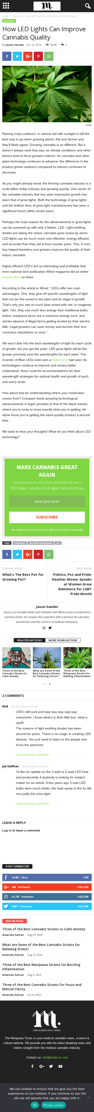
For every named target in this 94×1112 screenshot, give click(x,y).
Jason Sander (15, 44)
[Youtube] (61, 1067)
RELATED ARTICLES (29, 640)
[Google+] (42, 1067)
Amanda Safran (13, 934)
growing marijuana (40, 543)
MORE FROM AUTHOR (63, 640)
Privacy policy (54, 1105)
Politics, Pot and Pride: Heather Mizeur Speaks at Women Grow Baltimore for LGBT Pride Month (72, 584)
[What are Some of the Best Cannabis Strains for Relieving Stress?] (47, 658)
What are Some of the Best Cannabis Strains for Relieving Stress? (46, 673)
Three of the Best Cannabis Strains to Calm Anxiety (14, 673)
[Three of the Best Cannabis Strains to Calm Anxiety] (16, 658)
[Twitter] (50, 628)
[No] (88, 1097)
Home (5, 16)
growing (19, 543)
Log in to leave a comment (32, 754)
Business (17, 16)
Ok (35, 1105)
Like (86, 877)
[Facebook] (33, 1067)
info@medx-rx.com (55, 1057)
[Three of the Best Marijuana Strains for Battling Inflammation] (77, 658)
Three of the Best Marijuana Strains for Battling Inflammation (77, 673)
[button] (87, 6)
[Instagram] (44, 628)
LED (58, 543)
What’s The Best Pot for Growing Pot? (23, 577)
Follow (83, 887)
